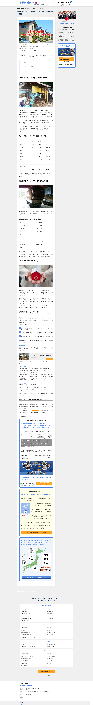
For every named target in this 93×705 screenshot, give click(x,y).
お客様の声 (23, 630)
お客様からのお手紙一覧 (51, 644)
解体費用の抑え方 (50, 613)
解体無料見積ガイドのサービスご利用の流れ (29, 637)
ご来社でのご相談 (50, 634)
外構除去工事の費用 (50, 658)
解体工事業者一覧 (36, 5)
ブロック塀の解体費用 (50, 660)
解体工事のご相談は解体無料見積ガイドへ (32, 71)
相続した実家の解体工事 (51, 653)
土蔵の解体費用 (24, 665)
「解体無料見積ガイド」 (36, 410)
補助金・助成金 (24, 611)
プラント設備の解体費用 (25, 660)
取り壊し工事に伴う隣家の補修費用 (27, 616)
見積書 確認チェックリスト (51, 632)
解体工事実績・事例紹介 (51, 646)
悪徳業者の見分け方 (50, 611)
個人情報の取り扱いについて (26, 632)
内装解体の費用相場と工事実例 (26, 658)
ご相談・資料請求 (69, 5)
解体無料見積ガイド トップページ (27, 627)
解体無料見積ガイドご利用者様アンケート (28, 646)
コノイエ (28, 697)
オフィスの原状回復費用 (51, 656)
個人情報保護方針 (50, 630)
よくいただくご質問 (46, 675)
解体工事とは (49, 609)
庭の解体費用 (49, 663)
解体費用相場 (24, 609)
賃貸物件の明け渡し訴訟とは (26, 618)
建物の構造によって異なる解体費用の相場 (32, 66)
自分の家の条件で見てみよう (29, 69)
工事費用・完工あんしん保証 (26, 634)
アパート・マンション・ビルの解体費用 (28, 656)
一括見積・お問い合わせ (63, 5)
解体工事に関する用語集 (25, 620)
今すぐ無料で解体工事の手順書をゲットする (37, 532)
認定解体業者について (43, 5)
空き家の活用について (50, 618)
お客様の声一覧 (24, 644)
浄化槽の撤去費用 (24, 663)
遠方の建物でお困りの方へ (51, 616)
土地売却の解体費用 (25, 653)
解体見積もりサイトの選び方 (26, 613)
